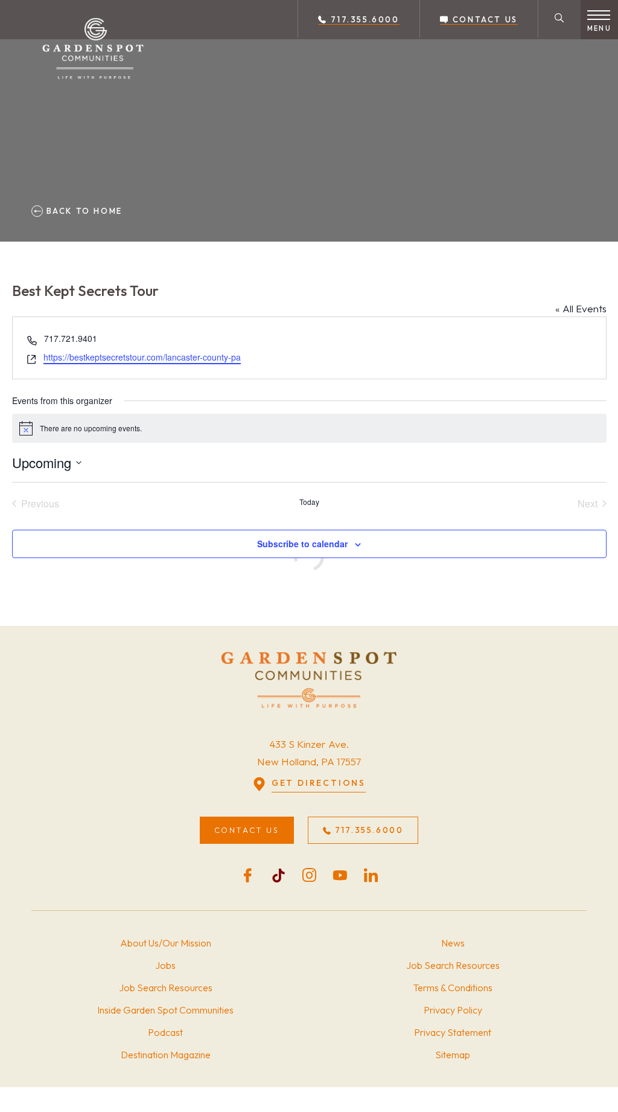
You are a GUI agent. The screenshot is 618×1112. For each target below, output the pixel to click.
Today (309, 502)
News (453, 943)
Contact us (483, 19)
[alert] (309, 428)
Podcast (165, 1032)
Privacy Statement (452, 1032)
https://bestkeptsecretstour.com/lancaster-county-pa (142, 357)
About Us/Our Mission (165, 943)
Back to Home (83, 211)
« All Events (581, 308)
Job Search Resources (165, 988)
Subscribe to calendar (302, 544)
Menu (599, 28)
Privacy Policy (453, 1010)
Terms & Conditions (452, 988)
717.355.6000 (363, 19)
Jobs (165, 965)
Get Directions (319, 782)
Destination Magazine (166, 1055)
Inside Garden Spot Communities (165, 1010)
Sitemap (452, 1055)
